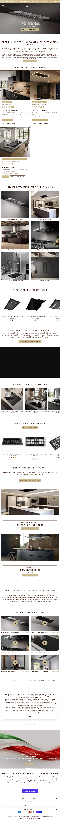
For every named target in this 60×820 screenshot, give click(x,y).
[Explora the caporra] (30, 511)
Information (28, 801)
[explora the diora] (30, 557)
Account (28, 805)
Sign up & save (28, 809)
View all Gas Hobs (30, 427)
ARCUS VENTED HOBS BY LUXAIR (30, 341)
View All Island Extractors (30, 480)
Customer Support (28, 798)
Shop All (30, 60)
